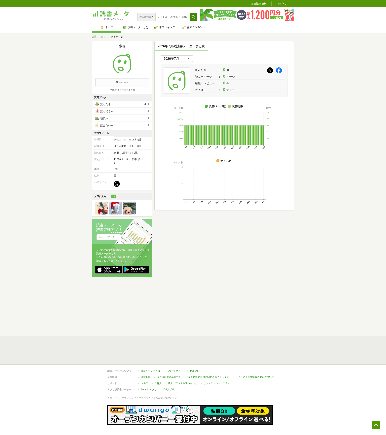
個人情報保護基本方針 (169, 377)
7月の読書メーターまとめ (122, 90)
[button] (193, 17)
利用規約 (194, 371)
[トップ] (94, 37)
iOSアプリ (168, 389)
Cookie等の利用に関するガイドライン (208, 377)
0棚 (116, 169)
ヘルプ (144, 383)
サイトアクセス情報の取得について (254, 377)
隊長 (103, 37)
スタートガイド (174, 371)
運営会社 (145, 377)
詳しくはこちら (109, 236)
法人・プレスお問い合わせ (182, 383)
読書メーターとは (150, 371)
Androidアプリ (149, 389)
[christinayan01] (129, 213)
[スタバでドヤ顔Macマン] (115, 213)
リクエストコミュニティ (216, 383)
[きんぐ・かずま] (101, 213)
